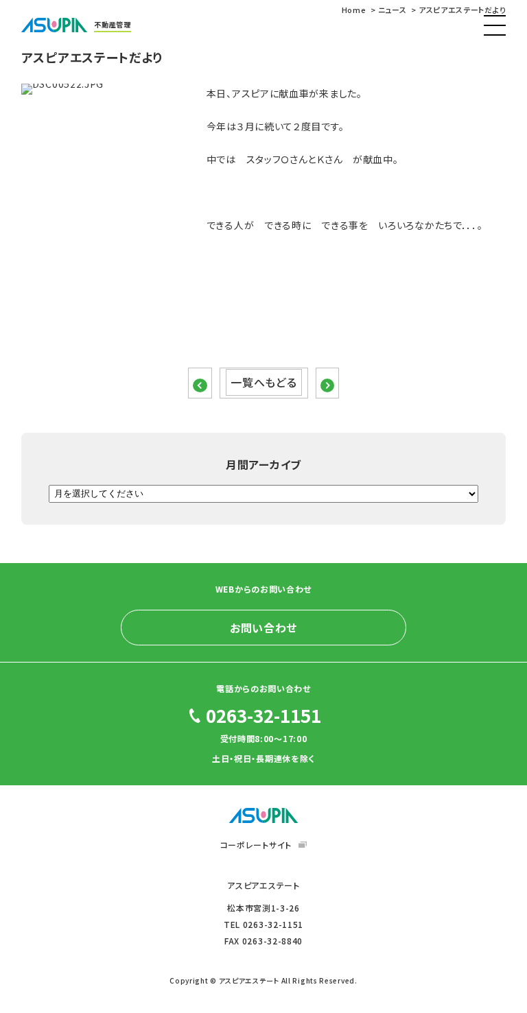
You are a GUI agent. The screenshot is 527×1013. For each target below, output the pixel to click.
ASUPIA (263, 815)
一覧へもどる (263, 382)
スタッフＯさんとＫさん (294, 159)
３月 (246, 126)
